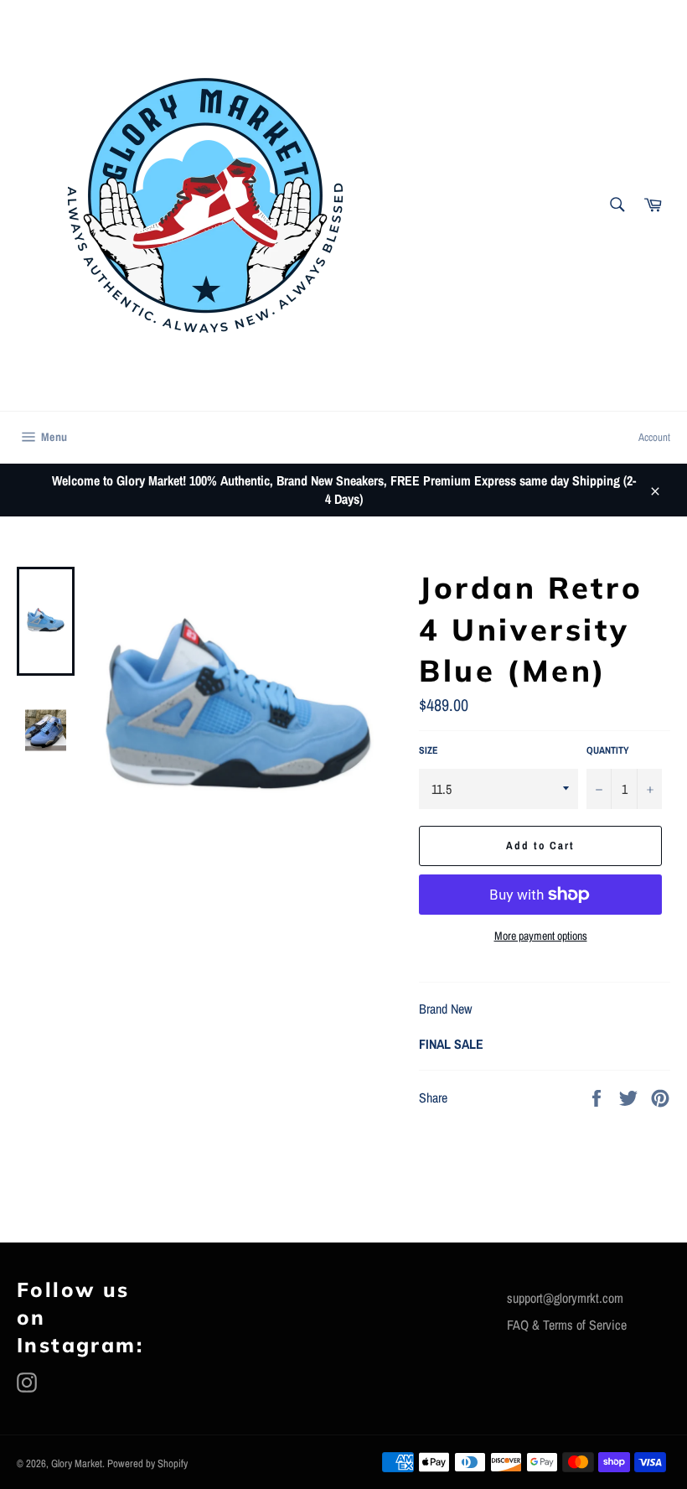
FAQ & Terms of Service (567, 1324)
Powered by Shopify (147, 1463)
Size (428, 750)
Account (654, 437)
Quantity (607, 750)
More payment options (540, 935)
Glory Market (76, 1463)
